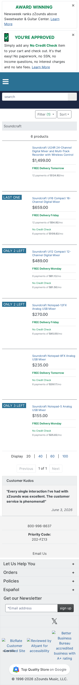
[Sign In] (64, 81)
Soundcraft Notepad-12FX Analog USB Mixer (49, 306)
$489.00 (40, 261)
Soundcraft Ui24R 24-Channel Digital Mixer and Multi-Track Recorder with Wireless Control (52, 151)
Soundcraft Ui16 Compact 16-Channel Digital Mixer (51, 199)
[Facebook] (24, 623)
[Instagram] (39, 623)
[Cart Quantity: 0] (56, 81)
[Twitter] (54, 623)
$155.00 (40, 416)
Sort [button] (63, 114)
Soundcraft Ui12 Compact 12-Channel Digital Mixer (51, 253)
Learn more (41, 67)
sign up (65, 608)
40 (40, 456)
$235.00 (40, 365)
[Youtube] (69, 623)
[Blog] (9, 623)
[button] (5, 81)
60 (52, 456)
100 (65, 456)
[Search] (72, 97)
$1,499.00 (41, 160)
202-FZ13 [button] (39, 536)
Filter (44, 114)
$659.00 (40, 207)
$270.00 (40, 314)
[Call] (71, 82)
